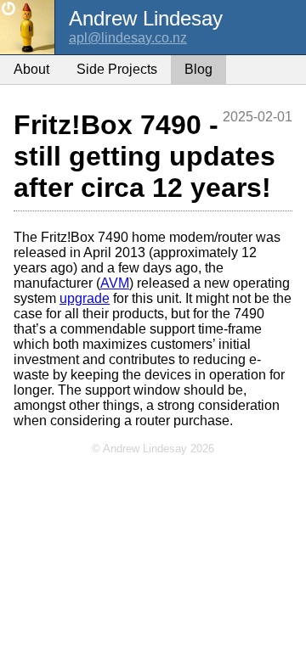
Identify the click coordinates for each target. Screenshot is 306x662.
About (31, 69)
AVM (114, 283)
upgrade (85, 298)
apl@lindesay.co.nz (128, 38)
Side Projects (116, 69)
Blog (198, 69)
